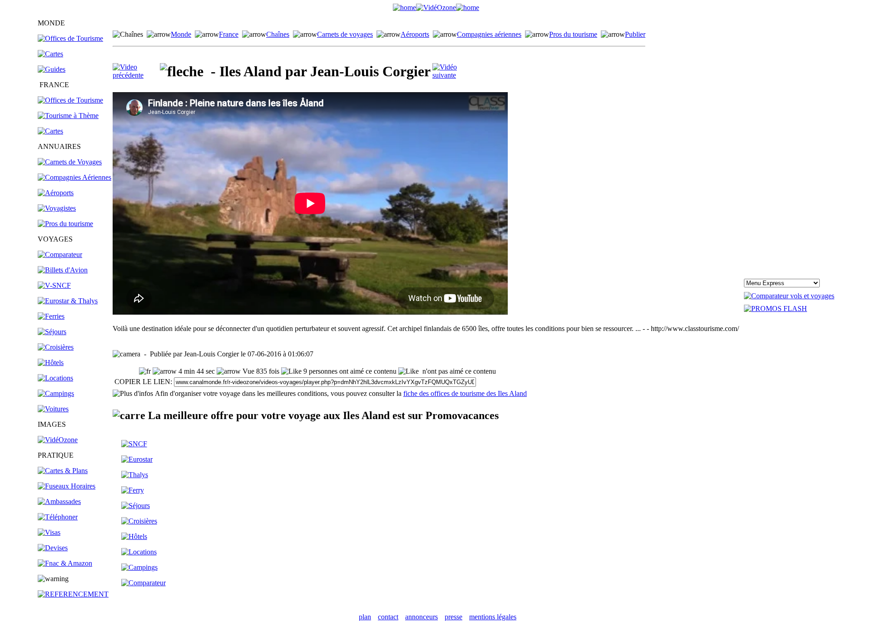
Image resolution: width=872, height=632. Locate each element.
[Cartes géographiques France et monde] (63, 470)
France (228, 34)
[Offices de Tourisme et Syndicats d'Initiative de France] (70, 100)
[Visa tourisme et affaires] (49, 532)
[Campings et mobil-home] (56, 393)
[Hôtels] (51, 362)
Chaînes (277, 34)
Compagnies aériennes (489, 34)
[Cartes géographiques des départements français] (50, 131)
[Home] (404, 7)
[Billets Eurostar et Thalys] (137, 459)
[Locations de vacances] (55, 378)
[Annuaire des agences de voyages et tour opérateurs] (57, 208)
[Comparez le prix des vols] (789, 296)
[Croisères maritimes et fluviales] (139, 521)
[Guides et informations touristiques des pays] (51, 69)
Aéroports (415, 34)
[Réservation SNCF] (54, 285)
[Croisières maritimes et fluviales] (56, 347)
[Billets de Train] (134, 444)
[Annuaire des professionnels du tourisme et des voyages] (65, 223)
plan (365, 617)
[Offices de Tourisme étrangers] (70, 38)
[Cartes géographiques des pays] (50, 54)
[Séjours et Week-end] (135, 505)
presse (453, 617)
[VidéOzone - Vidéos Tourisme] (436, 7)
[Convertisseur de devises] (53, 548)
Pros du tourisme (573, 34)
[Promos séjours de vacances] (52, 332)
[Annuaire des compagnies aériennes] (74, 177)
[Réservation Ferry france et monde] (51, 316)
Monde (181, 34)
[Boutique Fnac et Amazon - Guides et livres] (65, 563)
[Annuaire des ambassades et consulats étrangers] (59, 501)
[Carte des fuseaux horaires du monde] (66, 486)
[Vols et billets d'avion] (63, 270)
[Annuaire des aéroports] (56, 193)
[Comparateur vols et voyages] (60, 254)
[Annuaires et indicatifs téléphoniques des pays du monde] (58, 517)
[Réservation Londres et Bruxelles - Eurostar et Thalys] (68, 301)
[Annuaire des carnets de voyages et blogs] (70, 162)
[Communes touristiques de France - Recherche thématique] (68, 115)
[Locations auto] (53, 409)
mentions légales (492, 617)
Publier (635, 34)
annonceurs (421, 617)
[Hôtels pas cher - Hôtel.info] (134, 536)
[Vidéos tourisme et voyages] (58, 440)
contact (388, 617)
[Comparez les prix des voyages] (143, 583)
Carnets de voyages (345, 34)
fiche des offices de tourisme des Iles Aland (465, 393)
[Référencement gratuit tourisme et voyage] (73, 594)
